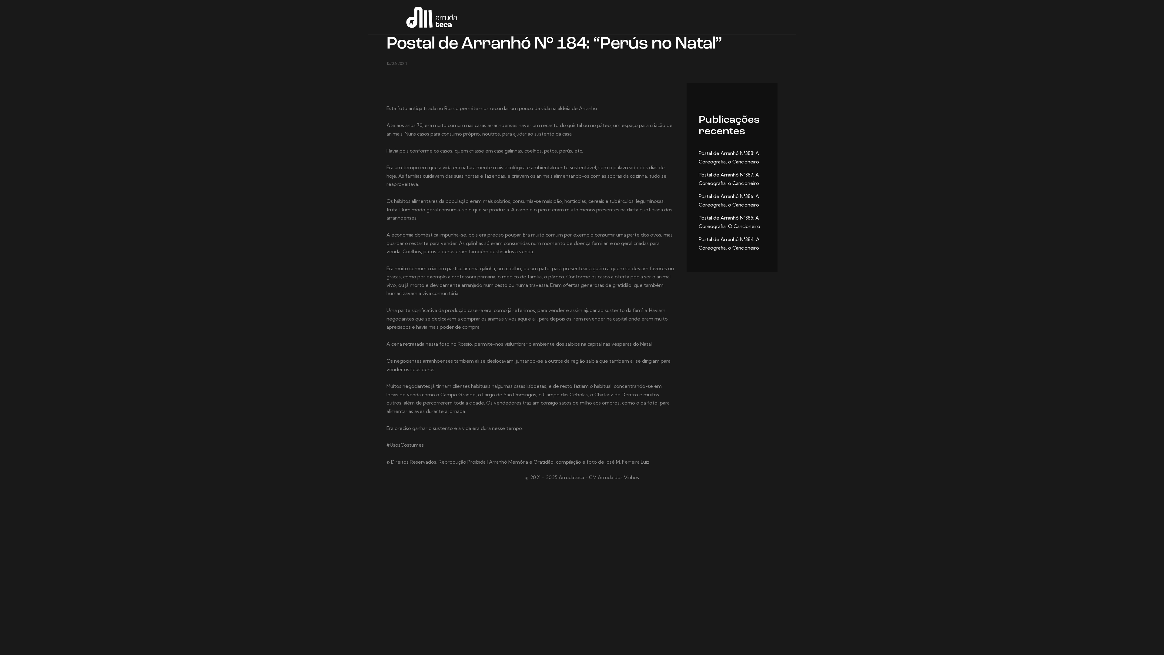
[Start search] (773, 18)
